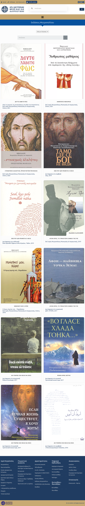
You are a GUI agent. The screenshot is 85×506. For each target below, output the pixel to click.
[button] (82, 9)
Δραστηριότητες (41, 461)
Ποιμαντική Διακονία (22, 462)
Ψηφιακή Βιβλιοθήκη (56, 462)
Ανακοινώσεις (74, 461)
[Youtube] (81, 2)
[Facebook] (79, 2)
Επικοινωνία (73, 480)
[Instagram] (83, 2)
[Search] (65, 38)
